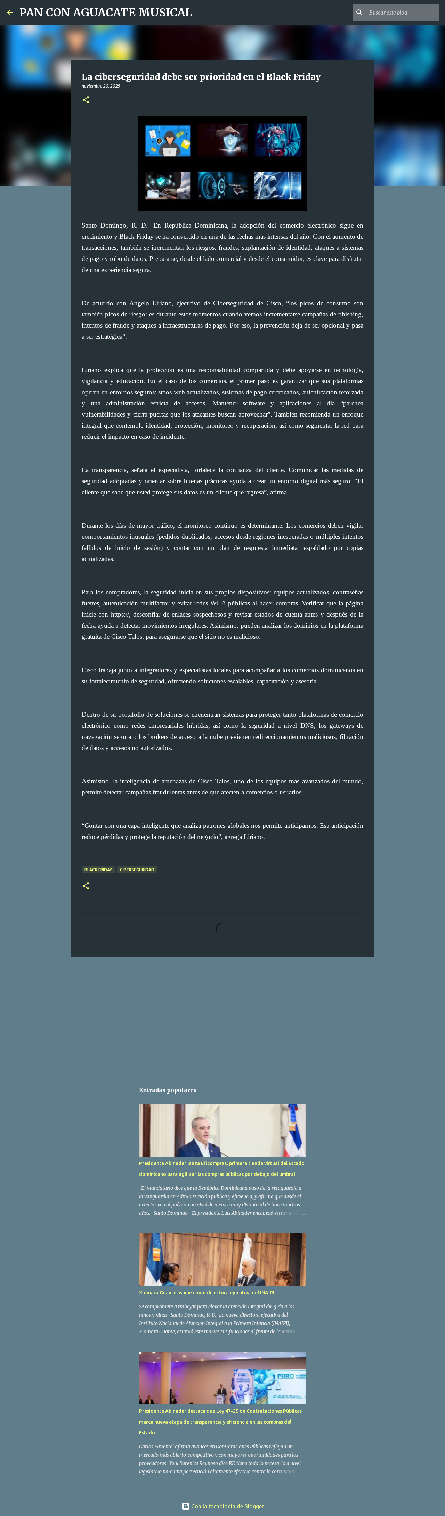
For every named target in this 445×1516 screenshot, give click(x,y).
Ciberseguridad (137, 869)
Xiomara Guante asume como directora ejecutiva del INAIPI (206, 1292)
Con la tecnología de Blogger (227, 1506)
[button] (86, 100)
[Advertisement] (222, 1016)
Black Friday (98, 869)
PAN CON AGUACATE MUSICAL (105, 12)
